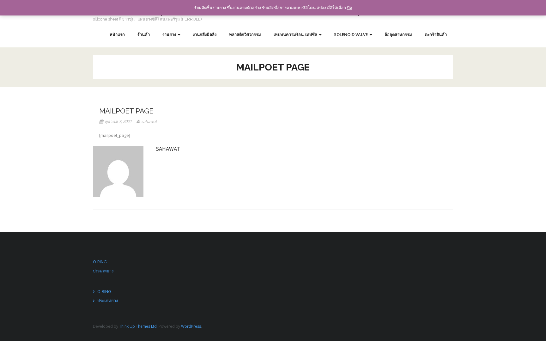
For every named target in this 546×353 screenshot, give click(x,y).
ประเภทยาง (103, 271)
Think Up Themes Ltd (138, 326)
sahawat (149, 121)
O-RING (100, 262)
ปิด (349, 7)
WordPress (191, 326)
